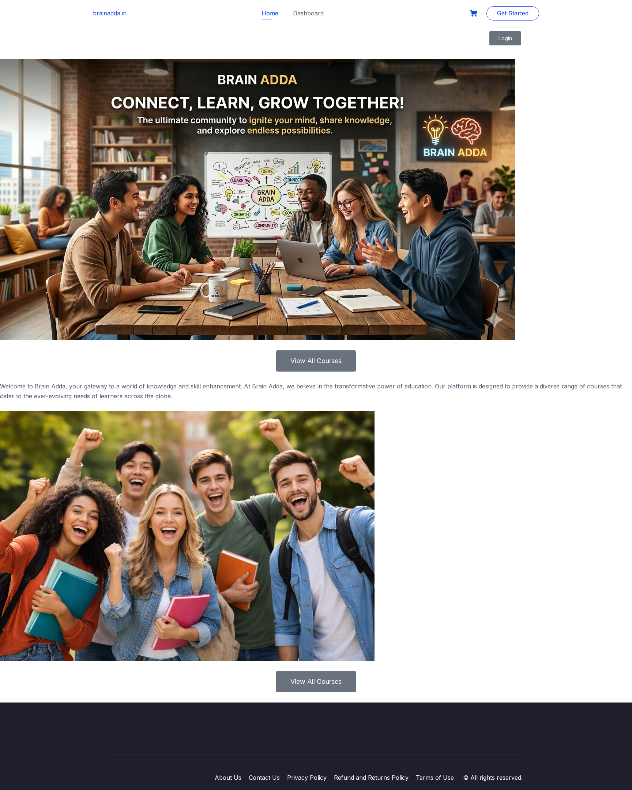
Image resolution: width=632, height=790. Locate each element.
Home (270, 13)
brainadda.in (110, 13)
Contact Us (264, 777)
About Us (228, 777)
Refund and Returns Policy (371, 777)
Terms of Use (435, 777)
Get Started (512, 13)
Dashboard (308, 13)
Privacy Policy (307, 777)
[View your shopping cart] (474, 13)
